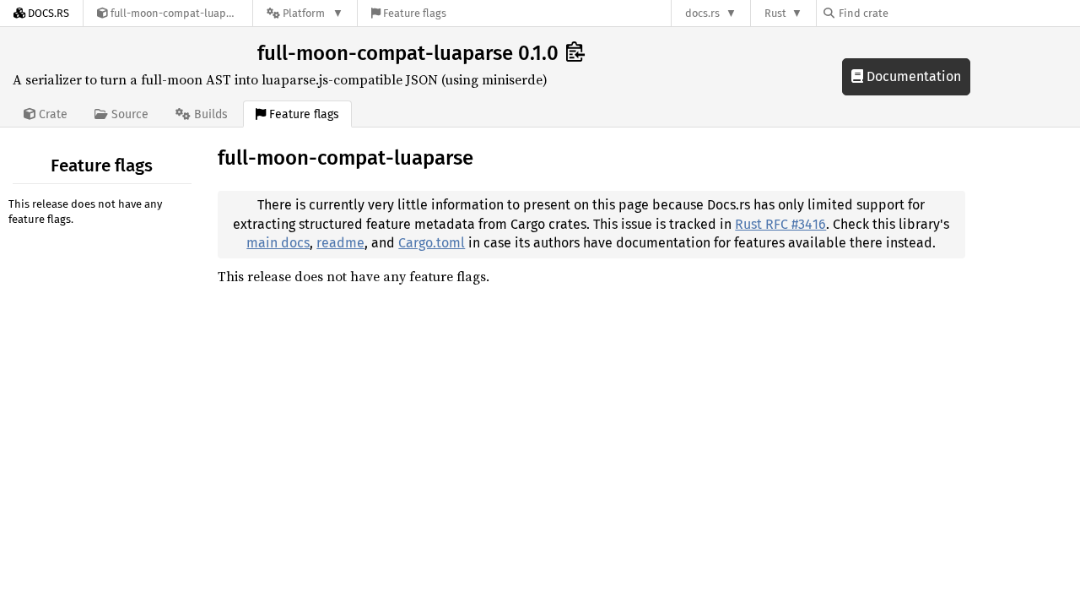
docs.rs (702, 13)
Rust (775, 13)
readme (340, 243)
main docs (278, 243)
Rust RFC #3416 (780, 224)
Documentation (912, 76)
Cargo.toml (431, 243)
